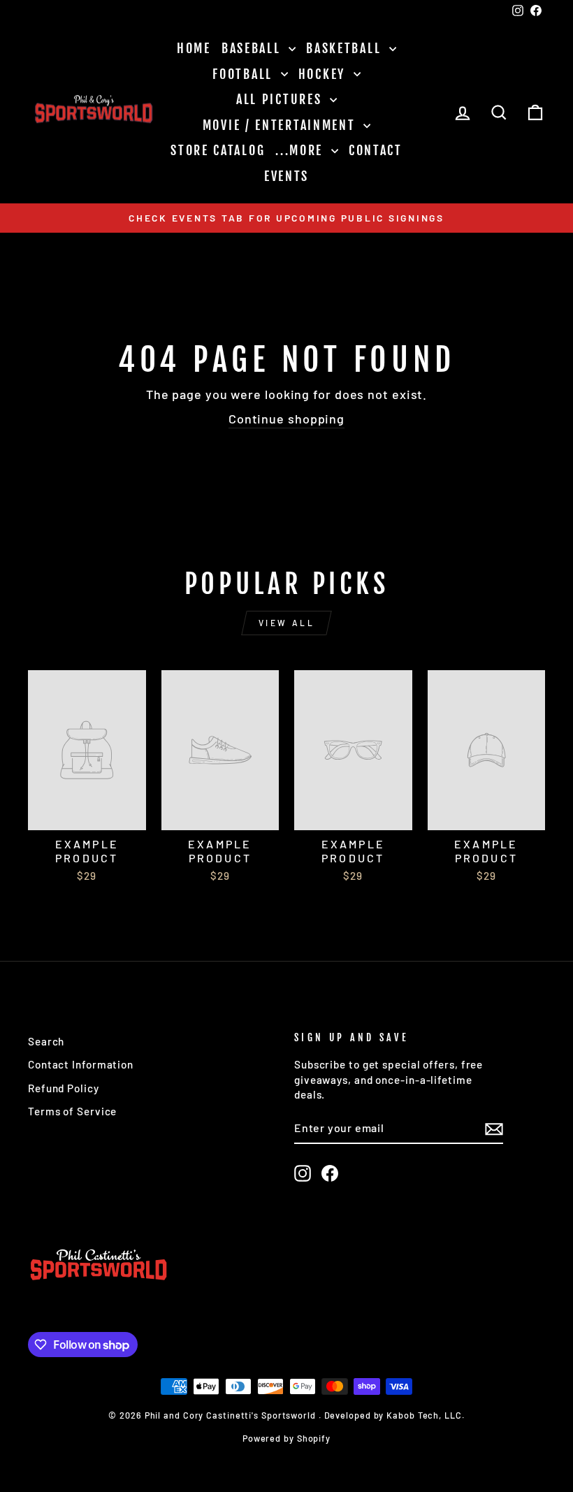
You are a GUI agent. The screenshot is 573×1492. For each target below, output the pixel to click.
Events (286, 176)
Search (46, 1041)
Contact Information (80, 1064)
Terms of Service (72, 1111)
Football (244, 74)
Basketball (346, 48)
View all (287, 623)
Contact (375, 150)
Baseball (253, 48)
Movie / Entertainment (281, 125)
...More (301, 150)
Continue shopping (286, 418)
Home (194, 48)
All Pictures (281, 99)
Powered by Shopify (286, 1438)
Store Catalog (218, 150)
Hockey (324, 74)
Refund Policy (63, 1088)
